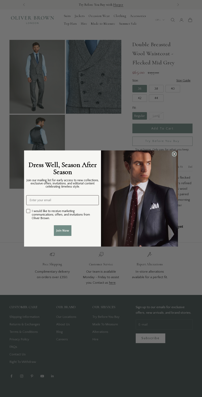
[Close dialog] (174, 154)
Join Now (62, 230)
